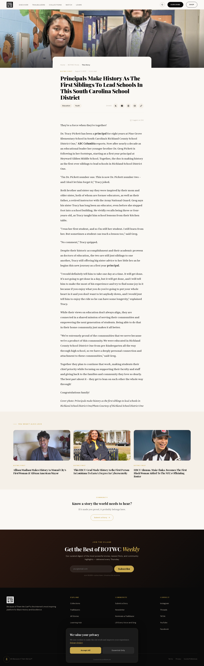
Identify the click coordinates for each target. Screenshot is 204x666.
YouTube (163, 622)
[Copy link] (141, 105)
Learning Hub (76, 622)
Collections (55, 5)
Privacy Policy (76, 643)
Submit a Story (102, 517)
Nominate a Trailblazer (124, 616)
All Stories (74, 616)
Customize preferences (102, 659)
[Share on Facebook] (121, 105)
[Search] (162, 4)
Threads (163, 610)
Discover (23, 5)
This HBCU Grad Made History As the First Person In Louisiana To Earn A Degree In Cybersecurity (101, 471)
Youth (77, 106)
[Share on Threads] (128, 105)
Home (62, 65)
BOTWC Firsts (73, 65)
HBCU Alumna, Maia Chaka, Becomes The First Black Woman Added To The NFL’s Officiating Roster (160, 473)
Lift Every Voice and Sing (125, 622)
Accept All (85, 650)
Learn (79, 5)
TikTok (162, 616)
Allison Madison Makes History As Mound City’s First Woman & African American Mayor (39, 471)
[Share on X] (115, 105)
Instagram (164, 603)
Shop (191, 5)
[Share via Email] (134, 105)
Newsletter (120, 610)
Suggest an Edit (138, 120)
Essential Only (118, 650)
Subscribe (175, 5)
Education (66, 106)
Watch (69, 5)
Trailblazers (38, 5)
